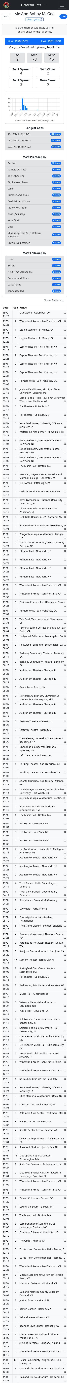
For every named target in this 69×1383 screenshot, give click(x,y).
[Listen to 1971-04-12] (65, 483)
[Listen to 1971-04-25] (65, 551)
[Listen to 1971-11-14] (65, 793)
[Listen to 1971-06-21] (65, 605)
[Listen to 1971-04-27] (65, 559)
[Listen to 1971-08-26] (65, 687)
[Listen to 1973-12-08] (65, 1227)
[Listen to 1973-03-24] (65, 1104)
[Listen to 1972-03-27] (65, 874)
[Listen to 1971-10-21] (65, 704)
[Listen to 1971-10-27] (65, 750)
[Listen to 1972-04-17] (65, 895)
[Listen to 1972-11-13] (65, 1031)
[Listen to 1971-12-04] (65, 823)
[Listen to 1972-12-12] (65, 1070)
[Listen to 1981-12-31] (65, 1380)
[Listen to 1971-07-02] (65, 610)
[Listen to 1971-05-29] (65, 585)
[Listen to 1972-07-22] (65, 946)
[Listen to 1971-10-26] (65, 742)
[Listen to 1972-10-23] (65, 989)
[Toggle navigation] (62, 5)
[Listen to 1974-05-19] (65, 1283)
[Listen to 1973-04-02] (65, 1121)
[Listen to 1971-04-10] (65, 478)
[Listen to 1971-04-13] (65, 491)
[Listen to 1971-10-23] (65, 721)
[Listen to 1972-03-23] (65, 866)
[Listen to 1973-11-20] (65, 1198)
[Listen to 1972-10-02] (65, 971)
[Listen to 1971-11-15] (65, 801)
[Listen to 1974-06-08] (65, 1295)
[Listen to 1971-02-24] (65, 372)
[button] (31, 5)
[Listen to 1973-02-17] (65, 1079)
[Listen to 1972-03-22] (65, 857)
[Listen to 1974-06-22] (65, 1300)
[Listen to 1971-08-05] (65, 636)
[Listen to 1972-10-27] (65, 1006)
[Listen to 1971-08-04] (65, 631)
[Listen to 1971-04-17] (65, 512)
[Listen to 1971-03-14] (65, 401)
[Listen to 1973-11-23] (65, 1206)
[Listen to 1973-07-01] (65, 1142)
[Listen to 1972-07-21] (65, 937)
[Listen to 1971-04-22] (65, 537)
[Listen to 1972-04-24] (65, 900)
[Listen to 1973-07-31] (65, 1147)
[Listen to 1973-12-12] (65, 1240)
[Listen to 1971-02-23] (65, 363)
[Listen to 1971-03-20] (65, 427)
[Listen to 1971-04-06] (65, 461)
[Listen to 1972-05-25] (65, 925)
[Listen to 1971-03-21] (65, 435)
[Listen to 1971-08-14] (65, 656)
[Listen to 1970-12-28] (65, 338)
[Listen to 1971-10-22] (65, 713)
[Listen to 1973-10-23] (65, 1159)
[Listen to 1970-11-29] (65, 312)
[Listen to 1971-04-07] (65, 466)
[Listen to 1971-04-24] (65, 546)
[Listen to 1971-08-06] (65, 644)
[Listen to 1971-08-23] (65, 670)
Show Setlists (52, 300)
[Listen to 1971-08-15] (65, 665)
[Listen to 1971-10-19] (65, 699)
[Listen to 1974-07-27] (65, 1326)
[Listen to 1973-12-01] (65, 1215)
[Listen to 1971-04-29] (65, 576)
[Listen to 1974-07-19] (65, 1317)
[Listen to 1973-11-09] (65, 1181)
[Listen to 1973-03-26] (65, 1113)
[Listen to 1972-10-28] (65, 1011)
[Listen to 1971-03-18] (65, 415)
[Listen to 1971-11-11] (65, 784)
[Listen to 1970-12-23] (65, 321)
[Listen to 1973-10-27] (65, 1164)
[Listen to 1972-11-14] (65, 1040)
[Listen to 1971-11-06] (65, 764)
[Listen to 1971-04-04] (65, 444)
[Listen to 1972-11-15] (65, 1048)
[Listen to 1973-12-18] (65, 1252)
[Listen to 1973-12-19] (65, 1261)
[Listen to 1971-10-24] (65, 730)
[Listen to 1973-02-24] (65, 1091)
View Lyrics (33, 19)
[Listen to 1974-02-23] (65, 1266)
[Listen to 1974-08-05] (65, 1338)
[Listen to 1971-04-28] (65, 568)
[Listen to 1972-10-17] (65, 976)
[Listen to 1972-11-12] (65, 1023)
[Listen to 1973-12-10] (65, 1232)
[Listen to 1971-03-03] (65, 380)
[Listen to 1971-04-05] (65, 452)
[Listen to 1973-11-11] (65, 1189)
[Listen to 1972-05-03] (65, 908)
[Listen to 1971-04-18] (65, 517)
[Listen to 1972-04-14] (65, 886)
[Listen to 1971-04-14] (65, 503)
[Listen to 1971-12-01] (65, 815)
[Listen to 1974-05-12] (65, 1278)
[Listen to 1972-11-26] (65, 1057)
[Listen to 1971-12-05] (65, 832)
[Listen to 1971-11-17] (65, 810)
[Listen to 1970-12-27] (65, 329)
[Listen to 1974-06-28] (65, 1309)
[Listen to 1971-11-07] (65, 772)
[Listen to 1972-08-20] (65, 954)
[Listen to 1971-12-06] (65, 840)
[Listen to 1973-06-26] (65, 1130)
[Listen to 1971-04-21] (65, 529)
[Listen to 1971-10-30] (65, 755)
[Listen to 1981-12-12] (65, 1363)
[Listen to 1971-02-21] (65, 355)
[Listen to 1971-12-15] (65, 852)
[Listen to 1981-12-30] (65, 1372)
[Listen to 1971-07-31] (65, 622)
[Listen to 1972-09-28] (65, 959)
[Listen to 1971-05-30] (65, 593)
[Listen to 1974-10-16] (65, 1351)
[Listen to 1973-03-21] (65, 1096)
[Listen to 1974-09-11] (65, 1343)
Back (6, 16)
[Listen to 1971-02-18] (65, 346)
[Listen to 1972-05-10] (65, 920)
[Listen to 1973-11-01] (65, 1176)
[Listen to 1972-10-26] (65, 994)
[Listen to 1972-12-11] (65, 1062)
